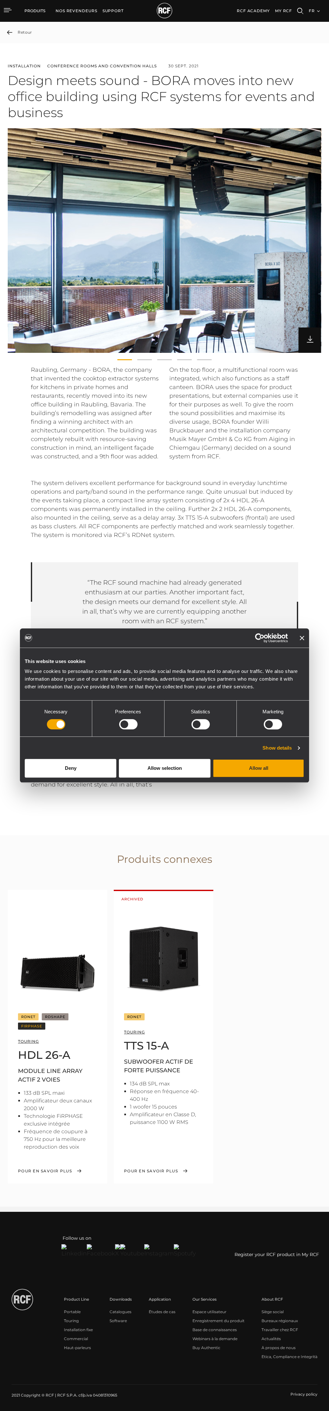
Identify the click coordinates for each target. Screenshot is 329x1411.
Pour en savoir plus (45, 1171)
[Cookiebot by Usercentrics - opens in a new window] (260, 638)
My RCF (283, 10)
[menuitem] (76, 11)
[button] (124, 360)
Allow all (258, 768)
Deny (70, 768)
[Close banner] (302, 638)
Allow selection (164, 768)
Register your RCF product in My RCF (277, 1254)
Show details (277, 748)
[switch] (128, 724)
